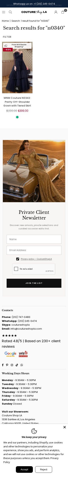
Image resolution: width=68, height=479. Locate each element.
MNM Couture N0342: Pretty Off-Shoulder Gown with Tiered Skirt (17, 102)
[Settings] (56, 12)
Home (5, 21)
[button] (62, 12)
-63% (8, 49)
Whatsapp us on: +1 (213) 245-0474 (34, 3)
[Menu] (3, 12)
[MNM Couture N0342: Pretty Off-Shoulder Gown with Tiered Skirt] (17, 67)
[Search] (10, 12)
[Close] (64, 427)
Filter (7, 37)
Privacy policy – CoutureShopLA (36, 259)
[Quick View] (17, 89)
